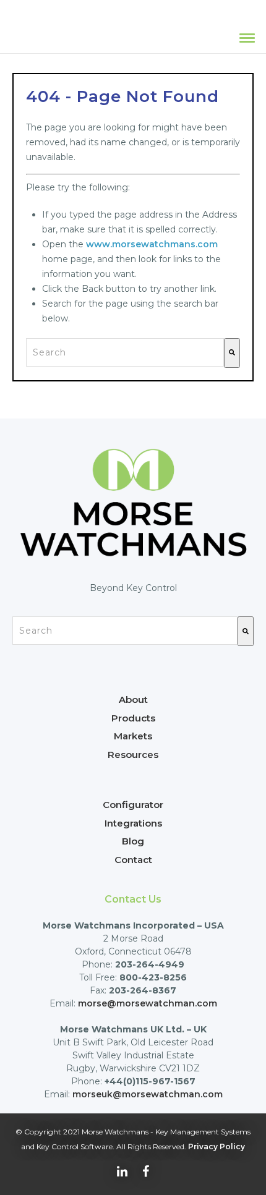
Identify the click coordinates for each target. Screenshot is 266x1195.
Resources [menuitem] (133, 754)
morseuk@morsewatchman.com (147, 1094)
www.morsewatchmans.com (152, 244)
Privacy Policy (216, 1146)
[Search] (232, 353)
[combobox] (125, 352)
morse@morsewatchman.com (147, 1003)
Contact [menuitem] (133, 859)
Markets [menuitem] (133, 736)
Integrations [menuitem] (133, 823)
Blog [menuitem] (133, 841)
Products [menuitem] (133, 718)
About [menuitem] (133, 699)
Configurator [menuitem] (133, 804)
